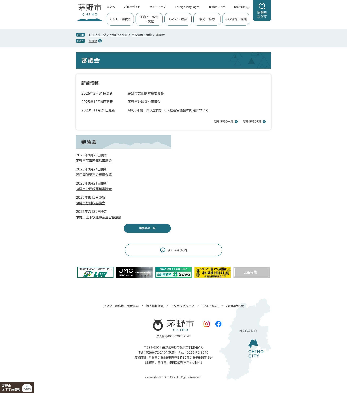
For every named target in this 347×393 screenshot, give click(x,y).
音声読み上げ (217, 7)
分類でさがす (118, 34)
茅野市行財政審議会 (90, 203)
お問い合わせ (235, 306)
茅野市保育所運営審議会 (94, 160)
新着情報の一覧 (223, 121)
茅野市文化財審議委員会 (146, 93)
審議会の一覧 (147, 228)
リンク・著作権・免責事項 (121, 306)
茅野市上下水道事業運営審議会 (98, 217)
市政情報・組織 (142, 34)
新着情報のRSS (252, 121)
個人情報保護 (155, 306)
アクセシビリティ (183, 306)
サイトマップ (157, 7)
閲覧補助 (239, 7)
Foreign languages (187, 7)
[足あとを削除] (100, 41)
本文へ (111, 7)
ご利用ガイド (132, 7)
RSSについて (210, 306)
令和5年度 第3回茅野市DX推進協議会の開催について (168, 110)
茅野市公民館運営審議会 (94, 189)
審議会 (93, 41)
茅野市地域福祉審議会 (144, 101)
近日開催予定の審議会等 (94, 174)
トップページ (97, 34)
